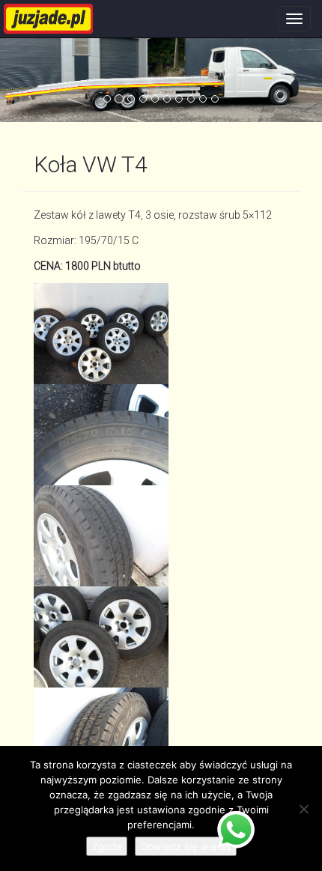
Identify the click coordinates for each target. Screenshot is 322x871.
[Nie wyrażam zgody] (303, 808)
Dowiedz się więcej (186, 846)
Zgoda (106, 846)
